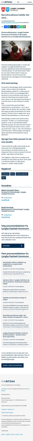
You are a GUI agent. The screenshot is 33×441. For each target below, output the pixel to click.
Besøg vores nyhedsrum (12, 365)
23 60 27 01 (8, 215)
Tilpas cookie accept (7, 412)
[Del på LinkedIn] (8, 26)
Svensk (17, 434)
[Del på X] (11, 26)
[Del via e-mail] (24, 26)
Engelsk (8, 434)
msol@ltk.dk (5, 200)
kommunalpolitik (22, 174)
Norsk (12, 434)
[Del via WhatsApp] (21, 26)
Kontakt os (4, 389)
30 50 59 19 (8, 197)
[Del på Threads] (15, 26)
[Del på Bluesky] (18, 26)
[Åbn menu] (18, 2)
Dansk (3, 434)
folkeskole (5, 174)
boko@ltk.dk (5, 217)
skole (12, 174)
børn (3, 178)
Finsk (21, 434)
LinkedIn (4, 409)
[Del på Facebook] (5, 26)
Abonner (6, 246)
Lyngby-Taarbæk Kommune (9, 22)
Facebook (10, 409)
